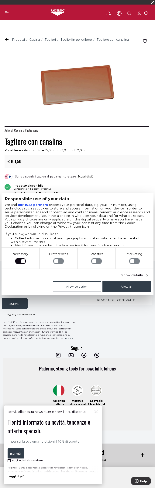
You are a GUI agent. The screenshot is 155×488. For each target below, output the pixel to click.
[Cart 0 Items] (146, 13)
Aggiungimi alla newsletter (21, 314)
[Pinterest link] (97, 355)
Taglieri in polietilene (76, 39)
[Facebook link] (84, 355)
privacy (69, 338)
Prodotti (18, 39)
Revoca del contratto (116, 300)
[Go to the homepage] (57, 12)
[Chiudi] (96, 412)
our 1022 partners (33, 205)
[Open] (129, 13)
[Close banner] (152, 2)
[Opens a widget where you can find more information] (140, 481)
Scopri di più (85, 176)
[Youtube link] (71, 355)
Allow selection (77, 286)
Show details (132, 275)
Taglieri (50, 39)
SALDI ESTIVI (45, 2)
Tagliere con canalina (113, 39)
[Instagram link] (58, 355)
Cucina (34, 39)
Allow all (126, 286)
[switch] (58, 261)
